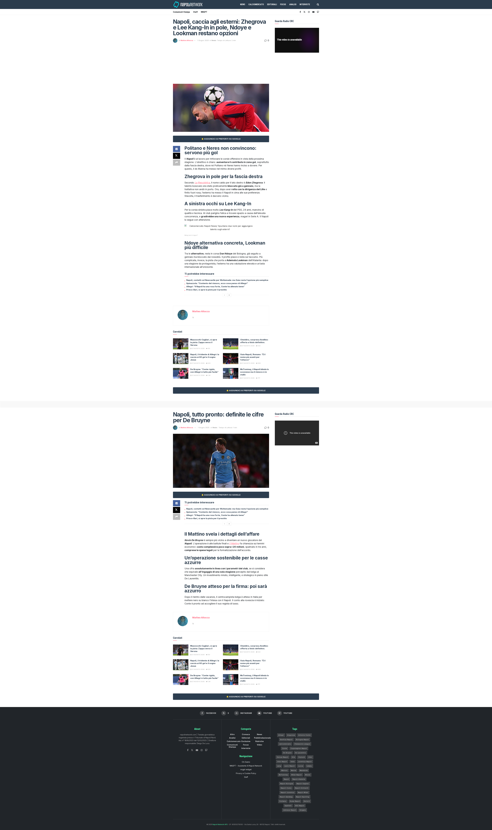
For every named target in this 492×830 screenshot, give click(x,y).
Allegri (281, 735)
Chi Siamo (246, 762)
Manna (293, 770)
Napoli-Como (286, 788)
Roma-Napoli (295, 801)
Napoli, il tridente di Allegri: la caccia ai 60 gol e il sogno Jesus (204, 357)
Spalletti (288, 806)
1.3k (208, 375)
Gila (293, 757)
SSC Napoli (299, 806)
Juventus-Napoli (305, 761)
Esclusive (245, 741)
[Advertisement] (221, 62)
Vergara (303, 810)
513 (208, 348)
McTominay (283, 775)
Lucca (300, 766)
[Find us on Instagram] (309, 12)
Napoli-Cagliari (303, 784)
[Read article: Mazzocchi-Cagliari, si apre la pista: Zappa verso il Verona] (180, 343)
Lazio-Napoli (289, 766)
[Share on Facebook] (176, 149)
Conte (284, 748)
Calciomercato (256, 4)
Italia (293, 761)
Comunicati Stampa (181, 12)
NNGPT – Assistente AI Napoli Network (246, 766)
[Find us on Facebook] (300, 12)
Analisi (292, 4)
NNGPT (204, 12)
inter (310, 757)
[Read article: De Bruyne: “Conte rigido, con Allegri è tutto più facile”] (180, 373)
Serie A (307, 801)
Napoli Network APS (220, 824)
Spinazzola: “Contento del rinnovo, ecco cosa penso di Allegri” (217, 283)
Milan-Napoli (296, 775)
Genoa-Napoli (282, 757)
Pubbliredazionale (262, 738)
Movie (307, 775)
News (242, 4)
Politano (282, 801)
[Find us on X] (304, 12)
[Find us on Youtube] (313, 12)
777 (258, 378)
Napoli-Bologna (286, 784)
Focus (283, 4)
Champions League (302, 744)
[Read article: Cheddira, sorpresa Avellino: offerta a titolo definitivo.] (230, 343)
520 (209, 363)
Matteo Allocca (187, 40)
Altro (232, 734)
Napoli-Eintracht (301, 788)
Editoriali (272, 4)
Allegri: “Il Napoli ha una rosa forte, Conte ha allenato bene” (215, 286)
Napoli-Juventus (287, 792)
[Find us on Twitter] (192, 750)
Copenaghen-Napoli (299, 748)
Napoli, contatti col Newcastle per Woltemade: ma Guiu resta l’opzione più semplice (227, 280)
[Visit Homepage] (188, 4)
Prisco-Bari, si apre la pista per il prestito (206, 289)
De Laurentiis (300, 753)
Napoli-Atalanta (299, 779)
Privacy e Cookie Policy (246, 773)
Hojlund (301, 757)
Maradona (304, 770)
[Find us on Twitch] (206, 750)
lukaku (309, 766)
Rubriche (259, 741)
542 (258, 346)
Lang (279, 766)
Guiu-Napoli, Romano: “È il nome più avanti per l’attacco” (252, 357)
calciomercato (285, 744)
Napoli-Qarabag (286, 797)
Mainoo (284, 770)
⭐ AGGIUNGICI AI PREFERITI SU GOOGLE (221, 139)
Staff (195, 12)
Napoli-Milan (303, 792)
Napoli (286, 779)
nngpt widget (246, 769)
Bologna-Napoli (302, 739)
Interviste (305, 4)
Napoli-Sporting (302, 797)
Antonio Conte (304, 735)
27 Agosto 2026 (197, 348)
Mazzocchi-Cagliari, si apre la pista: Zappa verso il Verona (203, 342)
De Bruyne (287, 753)
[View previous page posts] (224, 295)
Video (259, 745)
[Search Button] (318, 4)
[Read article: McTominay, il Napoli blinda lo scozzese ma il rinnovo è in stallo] (230, 373)
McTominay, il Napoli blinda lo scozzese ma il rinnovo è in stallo (254, 372)
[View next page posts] (229, 295)
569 (259, 363)
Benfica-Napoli (286, 739)
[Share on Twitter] (176, 156)
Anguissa (291, 735)
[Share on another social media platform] (176, 162)
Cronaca (246, 734)
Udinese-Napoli (289, 810)
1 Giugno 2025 (203, 40)
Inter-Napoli (282, 761)
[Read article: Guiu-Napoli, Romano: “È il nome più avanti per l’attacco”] (230, 358)
